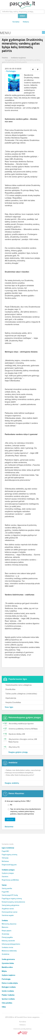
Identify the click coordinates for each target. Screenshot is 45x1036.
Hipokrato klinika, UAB (17, 734)
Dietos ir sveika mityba (10, 983)
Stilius (4, 1007)
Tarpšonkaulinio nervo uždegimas (18, 685)
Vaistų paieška (7, 888)
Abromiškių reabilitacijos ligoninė (21, 724)
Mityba (4, 971)
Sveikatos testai (7, 947)
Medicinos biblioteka (9, 951)
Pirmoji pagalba (7, 937)
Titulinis (5, 58)
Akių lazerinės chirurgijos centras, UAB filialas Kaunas (23, 740)
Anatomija (5, 934)
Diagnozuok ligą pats (9, 865)
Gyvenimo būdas (8, 963)
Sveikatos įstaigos (8, 870)
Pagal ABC (5, 851)
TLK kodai (5, 858)
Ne (11, 805)
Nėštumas (5, 861)
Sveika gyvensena (8, 959)
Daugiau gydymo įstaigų (18, 752)
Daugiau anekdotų (12, 783)
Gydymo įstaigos (8, 873)
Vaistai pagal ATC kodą (10, 895)
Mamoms (5, 927)
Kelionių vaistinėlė (8, 941)
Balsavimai (9, 827)
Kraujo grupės (6, 931)
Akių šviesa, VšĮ (14, 747)
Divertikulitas (10, 689)
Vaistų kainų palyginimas (10, 905)
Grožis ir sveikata (8, 991)
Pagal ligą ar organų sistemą (12, 899)
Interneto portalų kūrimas (23, 1029)
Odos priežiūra (7, 1003)
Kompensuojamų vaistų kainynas (13, 902)
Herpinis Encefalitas (13, 702)
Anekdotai (5, 954)
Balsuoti (10, 819)
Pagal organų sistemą (9, 855)
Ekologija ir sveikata (9, 987)
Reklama (26, 22)
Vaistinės (5, 877)
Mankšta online (7, 967)
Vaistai (4, 885)
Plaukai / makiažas (8, 995)
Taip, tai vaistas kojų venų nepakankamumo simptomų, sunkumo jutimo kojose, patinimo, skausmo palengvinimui (25, 811)
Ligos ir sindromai (8, 848)
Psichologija (11, 71)
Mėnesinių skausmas (9, 924)
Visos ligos (9, 707)
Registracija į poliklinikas (10, 880)
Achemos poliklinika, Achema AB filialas (23, 729)
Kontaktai (16, 22)
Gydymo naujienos (8, 975)
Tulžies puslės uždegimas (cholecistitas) (21, 693)
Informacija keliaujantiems (11, 944)
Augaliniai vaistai (8, 909)
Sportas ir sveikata (8, 999)
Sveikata (5, 921)
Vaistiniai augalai (8, 915)
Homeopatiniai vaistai (9, 912)
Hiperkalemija (10, 698)
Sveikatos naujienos (18, 58)
